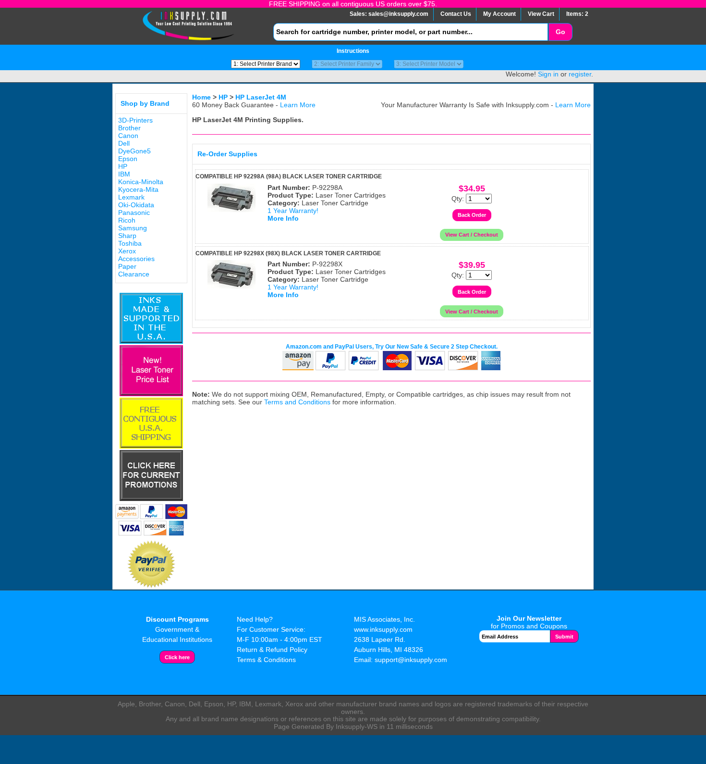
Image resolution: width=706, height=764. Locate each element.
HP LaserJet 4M (260, 97)
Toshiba (130, 243)
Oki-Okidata (136, 205)
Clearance (133, 274)
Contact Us (455, 14)
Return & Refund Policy (272, 649)
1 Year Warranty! (293, 210)
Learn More (298, 105)
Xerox (127, 251)
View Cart (541, 14)
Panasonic (134, 212)
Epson (127, 159)
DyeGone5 (134, 151)
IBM (124, 174)
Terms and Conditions (297, 402)
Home (201, 97)
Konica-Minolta (140, 182)
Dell (124, 143)
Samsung (132, 228)
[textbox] (410, 32)
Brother (129, 128)
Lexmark (131, 197)
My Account (499, 14)
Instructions (353, 51)
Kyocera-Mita (138, 189)
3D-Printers (135, 120)
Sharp (127, 235)
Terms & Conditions (266, 660)
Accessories (136, 259)
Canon (128, 135)
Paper (127, 266)
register (580, 74)
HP (122, 166)
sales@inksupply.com (398, 14)
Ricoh (126, 220)
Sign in (548, 74)
